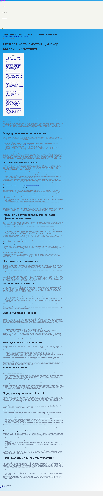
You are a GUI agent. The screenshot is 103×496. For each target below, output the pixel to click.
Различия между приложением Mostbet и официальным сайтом (13, 65)
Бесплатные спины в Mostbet (13, 103)
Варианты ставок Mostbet (12, 70)
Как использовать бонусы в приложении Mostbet (12, 69)
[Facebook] (2, 28)
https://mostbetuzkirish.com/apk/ (31, 185)
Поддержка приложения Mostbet (14, 75)
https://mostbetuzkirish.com (31, 144)
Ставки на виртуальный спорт (13, 104)
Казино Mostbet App (11, 76)
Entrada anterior (4, 486)
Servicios (4, 18)
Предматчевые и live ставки (12, 67)
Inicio (3, 6)
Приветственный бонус (11, 93)
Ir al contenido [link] (3, 0)
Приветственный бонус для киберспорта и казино (12, 85)
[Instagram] (0, 28)
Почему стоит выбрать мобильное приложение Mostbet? (14, 89)
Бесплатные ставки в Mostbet (13, 87)
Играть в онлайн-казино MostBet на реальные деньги (13, 60)
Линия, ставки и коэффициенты (13, 72)
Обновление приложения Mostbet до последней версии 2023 (14, 111)
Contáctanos (5, 24)
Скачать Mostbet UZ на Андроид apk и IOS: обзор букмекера (13, 106)
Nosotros (4, 12)
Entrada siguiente (4, 487)
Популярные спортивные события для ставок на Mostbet (14, 102)
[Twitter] (5, 28)
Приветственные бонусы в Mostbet (14, 86)
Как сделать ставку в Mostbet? (13, 66)
